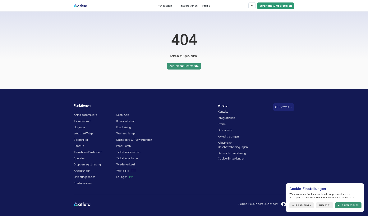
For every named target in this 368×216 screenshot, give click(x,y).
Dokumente (225, 130)
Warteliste (122, 170)
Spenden (79, 158)
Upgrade (79, 127)
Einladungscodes (84, 176)
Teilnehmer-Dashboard (88, 152)
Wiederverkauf (125, 164)
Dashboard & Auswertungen (134, 139)
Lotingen (121, 176)
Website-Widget (84, 133)
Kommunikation (125, 121)
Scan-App (122, 114)
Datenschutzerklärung (232, 153)
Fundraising (123, 127)
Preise (222, 124)
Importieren (123, 145)
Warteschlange (125, 133)
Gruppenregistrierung (87, 164)
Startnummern (83, 183)
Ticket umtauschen (128, 152)
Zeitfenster (81, 139)
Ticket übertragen (127, 158)
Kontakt (223, 111)
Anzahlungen (82, 170)
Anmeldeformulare (85, 114)
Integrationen (226, 117)
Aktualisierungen (228, 136)
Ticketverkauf (83, 121)
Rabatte (79, 145)
